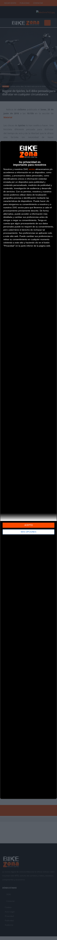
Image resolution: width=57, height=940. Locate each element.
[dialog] (28, 470)
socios (32, 169)
